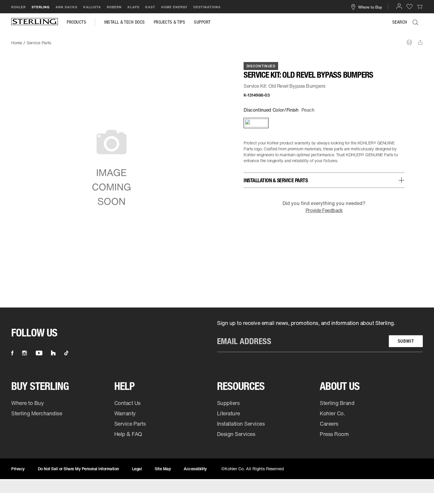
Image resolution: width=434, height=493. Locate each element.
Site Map (163, 469)
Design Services (236, 434)
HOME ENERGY (174, 7)
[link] (420, 6)
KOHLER (18, 7)
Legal (137, 469)
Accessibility (195, 469)
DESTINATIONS (207, 7)
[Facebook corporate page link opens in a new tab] (12, 353)
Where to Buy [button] (370, 6)
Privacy (18, 469)
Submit (406, 341)
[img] (34, 22)
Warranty (125, 413)
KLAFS (133, 7)
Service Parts (130, 423)
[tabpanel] (217, 40)
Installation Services (241, 423)
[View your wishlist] (409, 6)
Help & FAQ (128, 434)
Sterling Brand (337, 403)
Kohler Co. (332, 413)
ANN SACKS (66, 7)
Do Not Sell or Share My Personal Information (78, 469)
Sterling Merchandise (36, 413)
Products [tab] (76, 22)
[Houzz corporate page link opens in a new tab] (53, 353)
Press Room (334, 434)
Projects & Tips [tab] (169, 22)
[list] (320, 335)
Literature (228, 413)
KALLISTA (92, 7)
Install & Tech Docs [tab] (124, 22)
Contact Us (127, 403)
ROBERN (114, 7)
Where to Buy (27, 403)
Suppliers (228, 403)
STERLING (41, 7)
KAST (150, 7)
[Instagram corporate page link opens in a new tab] (24, 353)
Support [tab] (202, 22)
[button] (399, 6)
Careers (329, 423)
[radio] (256, 123)
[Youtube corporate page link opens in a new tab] (39, 353)
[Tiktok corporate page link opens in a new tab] (66, 353)
